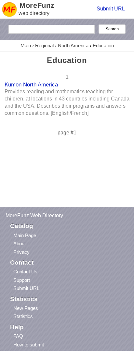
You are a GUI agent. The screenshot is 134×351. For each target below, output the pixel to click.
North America (73, 45)
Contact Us (25, 271)
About (19, 243)
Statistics (23, 316)
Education (103, 45)
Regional (44, 45)
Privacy (21, 252)
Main (25, 45)
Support (21, 280)
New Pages (25, 308)
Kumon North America (31, 84)
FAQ (18, 336)
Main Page (24, 235)
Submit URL (111, 8)
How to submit (28, 344)
